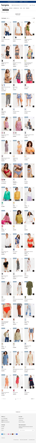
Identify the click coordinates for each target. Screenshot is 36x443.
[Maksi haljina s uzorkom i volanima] (29, 124)
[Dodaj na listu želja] (10, 22)
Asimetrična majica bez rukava (5, 39)
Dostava (2, 428)
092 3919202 (4, 420)
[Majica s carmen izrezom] (6, 265)
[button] (34, 5)
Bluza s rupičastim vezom (4, 251)
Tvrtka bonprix (21, 420)
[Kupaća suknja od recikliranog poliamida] (18, 52)
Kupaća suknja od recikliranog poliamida (17, 63)
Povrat (2, 430)
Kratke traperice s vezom (27, 345)
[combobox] (19, 5)
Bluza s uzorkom (15, 87)
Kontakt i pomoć (21, 418)
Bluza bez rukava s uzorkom (5, 134)
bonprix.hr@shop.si (5, 421)
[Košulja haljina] (29, 265)
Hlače (13, 321)
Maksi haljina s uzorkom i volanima (29, 134)
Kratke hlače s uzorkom (16, 111)
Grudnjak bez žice (3, 181)
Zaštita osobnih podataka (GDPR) (23, 439)
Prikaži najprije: (3, 18)
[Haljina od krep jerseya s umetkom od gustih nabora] (18, 358)
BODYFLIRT (7, 12)
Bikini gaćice (14, 181)
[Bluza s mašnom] (18, 240)
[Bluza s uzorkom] (18, 76)
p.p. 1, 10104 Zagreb (4, 418)
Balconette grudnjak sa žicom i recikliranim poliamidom (28, 63)
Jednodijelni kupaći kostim (28, 39)
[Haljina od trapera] (6, 358)
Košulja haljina (26, 275)
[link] (8, 398)
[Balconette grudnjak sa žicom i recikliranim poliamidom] (29, 52)
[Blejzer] (6, 194)
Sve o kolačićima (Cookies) (32, 439)
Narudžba (2, 426)
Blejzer (2, 204)
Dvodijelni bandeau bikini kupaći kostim (5, 88)
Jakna (2, 345)
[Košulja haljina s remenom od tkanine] (18, 288)
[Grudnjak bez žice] (6, 170)
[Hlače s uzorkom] (6, 100)
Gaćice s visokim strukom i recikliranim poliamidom (5, 322)
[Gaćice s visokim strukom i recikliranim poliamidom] (6, 310)
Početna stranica (3, 12)
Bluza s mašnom (15, 251)
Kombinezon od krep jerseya (5, 392)
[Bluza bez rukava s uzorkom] (6, 124)
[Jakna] (6, 335)
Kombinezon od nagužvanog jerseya (18, 275)
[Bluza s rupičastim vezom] (6, 240)
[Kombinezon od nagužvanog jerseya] (18, 265)
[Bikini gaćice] (18, 170)
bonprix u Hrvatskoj (21, 421)
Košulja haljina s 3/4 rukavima (28, 299)
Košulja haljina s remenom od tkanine (18, 299)
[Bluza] (18, 194)
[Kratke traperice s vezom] (29, 335)
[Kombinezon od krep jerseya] (6, 381)
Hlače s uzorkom (3, 111)
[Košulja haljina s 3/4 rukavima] (29, 288)
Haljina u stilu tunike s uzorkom (5, 158)
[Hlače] (18, 310)
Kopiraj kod (26, 1)
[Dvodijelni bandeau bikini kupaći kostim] (6, 76)
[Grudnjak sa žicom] (18, 147)
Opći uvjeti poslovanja (16, 439)
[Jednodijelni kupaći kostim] (29, 28)
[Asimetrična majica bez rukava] (6, 28)
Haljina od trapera (3, 369)
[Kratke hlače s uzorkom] (18, 100)
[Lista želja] (32, 5)
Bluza (13, 204)
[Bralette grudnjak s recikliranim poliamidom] (29, 240)
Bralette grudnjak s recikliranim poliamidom (28, 252)
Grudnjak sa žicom (15, 158)
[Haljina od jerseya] (18, 381)
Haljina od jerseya (15, 392)
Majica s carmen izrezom (4, 275)
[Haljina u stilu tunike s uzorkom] (6, 147)
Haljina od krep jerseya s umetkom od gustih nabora (18, 370)
